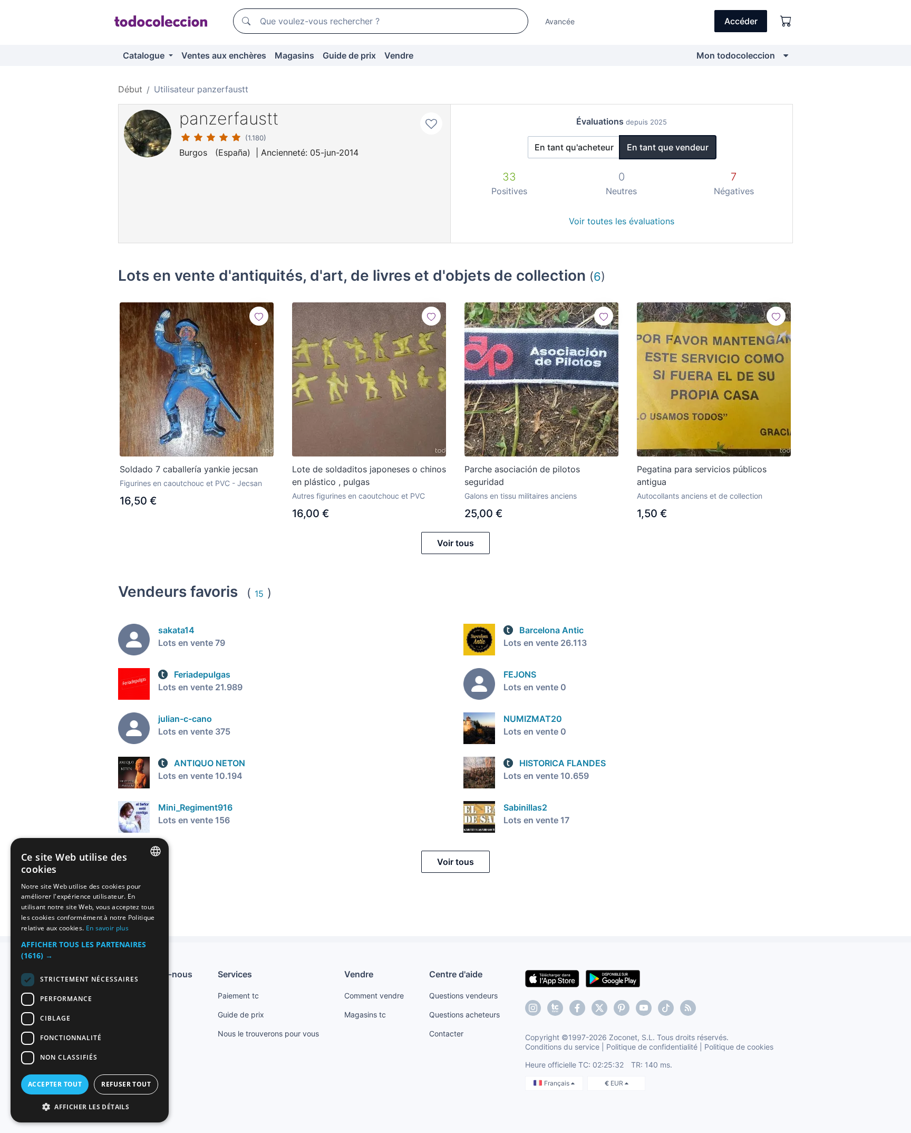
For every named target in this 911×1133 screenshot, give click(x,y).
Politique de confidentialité (651, 1046)
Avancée (560, 21)
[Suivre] (258, 316)
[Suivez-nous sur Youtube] (644, 1008)
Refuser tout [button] (126, 1084)
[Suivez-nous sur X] (599, 1008)
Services (235, 974)
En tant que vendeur (668, 147)
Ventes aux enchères (223, 55)
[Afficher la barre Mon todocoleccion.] (785, 55)
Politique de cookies (738, 1046)
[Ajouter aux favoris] (431, 123)
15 (259, 593)
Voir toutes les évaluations (621, 221)
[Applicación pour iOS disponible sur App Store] (552, 978)
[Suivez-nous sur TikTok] (666, 1008)
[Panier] (786, 21)
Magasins (294, 55)
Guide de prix (349, 55)
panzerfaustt (228, 118)
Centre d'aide (455, 974)
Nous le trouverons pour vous (268, 1033)
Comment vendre (374, 995)
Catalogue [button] (145, 55)
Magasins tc (365, 1014)
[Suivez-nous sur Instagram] (533, 1008)
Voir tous (455, 543)
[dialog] (90, 980)
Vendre (398, 55)
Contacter (446, 1033)
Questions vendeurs (463, 995)
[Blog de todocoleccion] (688, 1008)
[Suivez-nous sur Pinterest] (621, 1008)
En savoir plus (107, 927)
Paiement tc (238, 995)
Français (557, 1083)
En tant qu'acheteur (574, 147)
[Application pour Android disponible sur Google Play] (613, 978)
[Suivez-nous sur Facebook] (577, 1008)
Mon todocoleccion (735, 55)
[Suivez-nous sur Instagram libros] (555, 1008)
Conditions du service (562, 1046)
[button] (89, 950)
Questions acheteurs (464, 1014)
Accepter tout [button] (55, 1084)
